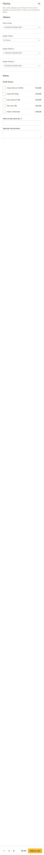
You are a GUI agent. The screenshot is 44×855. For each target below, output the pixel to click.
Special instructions (11, 128)
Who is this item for (12, 118)
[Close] (39, 3)
